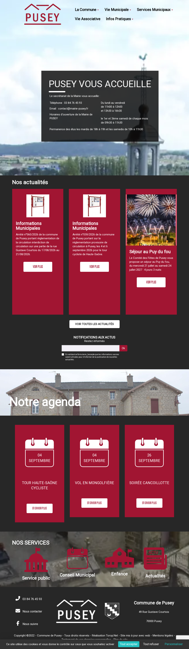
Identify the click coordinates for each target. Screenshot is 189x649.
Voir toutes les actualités (94, 324)
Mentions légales (163, 635)
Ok (123, 348)
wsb (147, 635)
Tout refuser (151, 644)
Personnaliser (174, 644)
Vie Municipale (117, 9)
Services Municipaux (154, 9)
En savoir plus (81, 360)
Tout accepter (129, 644)
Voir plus (38, 266)
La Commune (85, 9)
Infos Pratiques (118, 19)
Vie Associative (87, 19)
